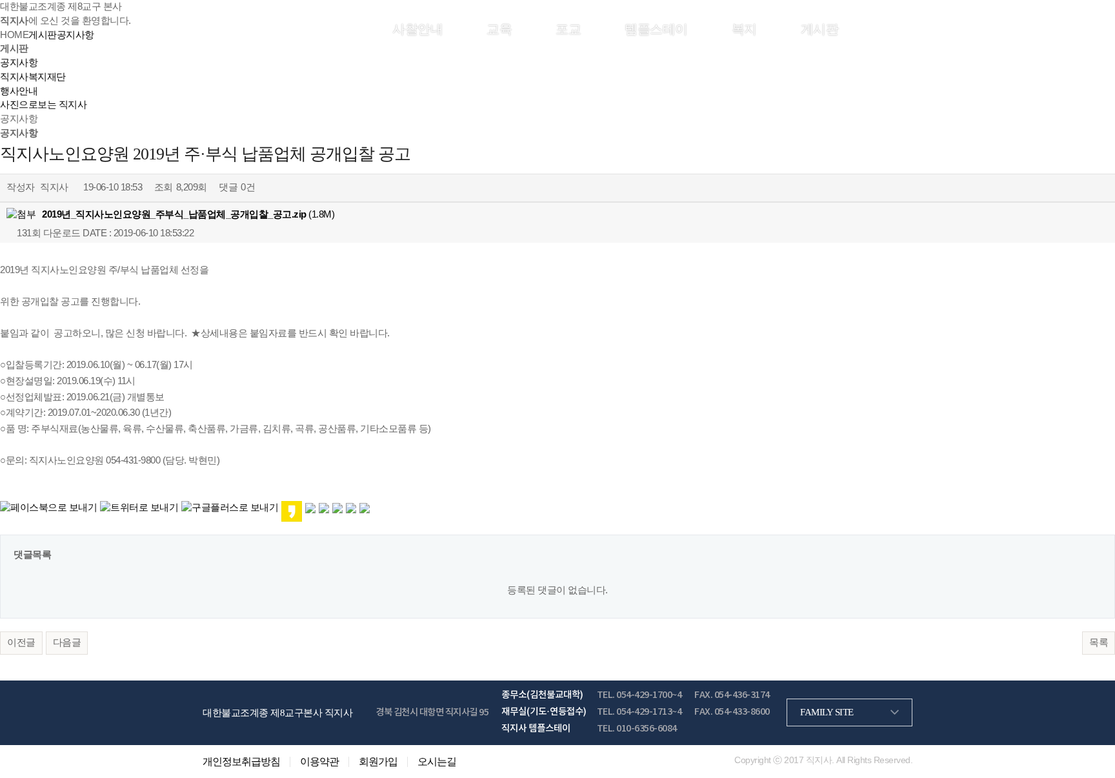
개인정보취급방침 (241, 762)
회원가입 (892, 28)
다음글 (67, 642)
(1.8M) (188, 214)
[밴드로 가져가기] (351, 507)
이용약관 (319, 762)
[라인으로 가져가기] (310, 507)
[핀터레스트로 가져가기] (337, 507)
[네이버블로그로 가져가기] (364, 507)
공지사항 (18, 62)
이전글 (21, 642)
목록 (1098, 642)
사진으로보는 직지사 (43, 104)
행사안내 (18, 91)
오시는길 (436, 762)
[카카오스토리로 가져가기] (291, 511)
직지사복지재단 (33, 77)
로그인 (855, 28)
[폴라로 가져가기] (324, 507)
